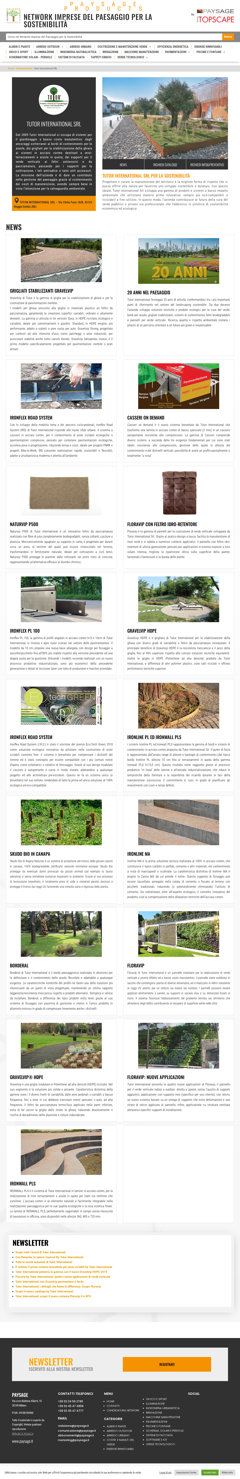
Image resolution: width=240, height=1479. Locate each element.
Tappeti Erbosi (101, 57)
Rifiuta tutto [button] (227, 1472)
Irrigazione (110, 52)
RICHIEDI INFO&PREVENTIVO (207, 164)
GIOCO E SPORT (156, 1399)
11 (179, 151)
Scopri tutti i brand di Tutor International (40, 1252)
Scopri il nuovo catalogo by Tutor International (44, 1291)
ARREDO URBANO (118, 1435)
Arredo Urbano (81, 46)
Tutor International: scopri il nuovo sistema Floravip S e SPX (53, 1296)
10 (176, 151)
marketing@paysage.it (73, 1440)
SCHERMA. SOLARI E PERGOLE (165, 1431)
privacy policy (23, 1434)
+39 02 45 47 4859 (70, 1406)
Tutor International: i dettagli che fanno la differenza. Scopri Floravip (58, 1286)
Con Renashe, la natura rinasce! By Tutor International (49, 1257)
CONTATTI (113, 1406)
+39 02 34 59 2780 (70, 1401)
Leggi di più (165, 1472)
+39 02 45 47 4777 (70, 1411)
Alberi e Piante (19, 46)
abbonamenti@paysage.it (76, 1435)
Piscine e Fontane (208, 52)
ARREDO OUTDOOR (119, 1431)
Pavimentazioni (175, 52)
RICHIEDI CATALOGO (165, 164)
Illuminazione (44, 52)
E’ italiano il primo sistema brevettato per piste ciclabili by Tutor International (63, 1267)
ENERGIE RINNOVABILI (120, 1449)
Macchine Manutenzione (141, 52)
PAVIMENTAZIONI (156, 1422)
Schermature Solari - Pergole (30, 57)
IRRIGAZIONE (154, 1413)
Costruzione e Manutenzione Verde (122, 46)
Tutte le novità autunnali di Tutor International (43, 1262)
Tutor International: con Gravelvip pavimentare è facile (49, 1282)
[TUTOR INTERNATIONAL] (165, 159)
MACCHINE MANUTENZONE (163, 1417)
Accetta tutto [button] (210, 1472)
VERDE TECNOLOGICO (160, 1444)
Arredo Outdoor (48, 46)
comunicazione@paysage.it (77, 1431)
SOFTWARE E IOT (156, 1440)
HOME (110, 1401)
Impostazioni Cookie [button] (186, 1472)
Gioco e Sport (18, 52)
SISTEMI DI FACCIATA (159, 1435)
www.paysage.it (22, 1441)
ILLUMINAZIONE (155, 1404)
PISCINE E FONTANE (158, 1426)
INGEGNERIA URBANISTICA (163, 1408)
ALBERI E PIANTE (116, 1426)
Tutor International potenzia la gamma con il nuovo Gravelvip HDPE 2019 (61, 1272)
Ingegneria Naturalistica (78, 52)
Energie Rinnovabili (208, 46)
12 (182, 151)
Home (11, 68)
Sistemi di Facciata (71, 57)
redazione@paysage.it (73, 1426)
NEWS (123, 164)
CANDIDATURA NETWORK (123, 1410)
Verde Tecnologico (130, 57)
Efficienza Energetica (173, 46)
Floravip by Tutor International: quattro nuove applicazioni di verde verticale (62, 1277)
